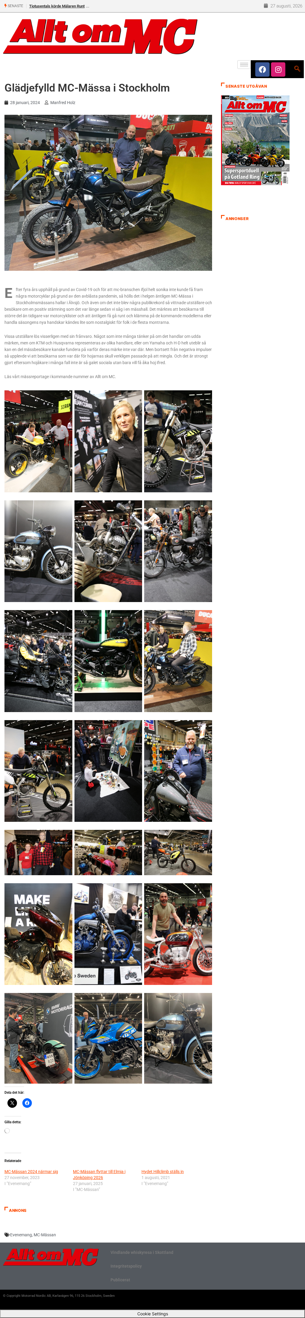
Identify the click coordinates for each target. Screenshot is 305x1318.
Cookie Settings (152, 1313)
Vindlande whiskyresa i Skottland (142, 1252)
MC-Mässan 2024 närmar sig (31, 1171)
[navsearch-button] (297, 69)
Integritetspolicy (126, 1266)
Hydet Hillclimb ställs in (162, 1171)
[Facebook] (262, 69)
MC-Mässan (45, 1234)
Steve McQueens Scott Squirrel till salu (62, 6)
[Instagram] (278, 69)
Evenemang (21, 1234)
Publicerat (120, 1279)
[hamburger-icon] (244, 64)
